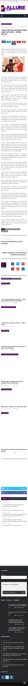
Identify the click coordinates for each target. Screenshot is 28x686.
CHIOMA (15, 302)
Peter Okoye (4, 231)
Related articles (6, 278)
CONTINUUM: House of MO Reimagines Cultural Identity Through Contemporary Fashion (17, 621)
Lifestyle (9, 24)
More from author (16, 278)
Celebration (4, 283)
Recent (3, 600)
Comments (16, 600)
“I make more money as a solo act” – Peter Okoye (13, 323)
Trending (13, 307)
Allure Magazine (5, 354)
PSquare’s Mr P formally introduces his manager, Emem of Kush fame (12, 382)
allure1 (16, 384)
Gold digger (8, 229)
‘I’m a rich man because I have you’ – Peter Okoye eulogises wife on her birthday (13, 300)
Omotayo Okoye (16, 229)
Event (10, 389)
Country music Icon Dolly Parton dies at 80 (18, 612)
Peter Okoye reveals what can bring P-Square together (14, 450)
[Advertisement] (14, 473)
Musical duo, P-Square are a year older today (13, 406)
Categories (3, 575)
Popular (9, 600)
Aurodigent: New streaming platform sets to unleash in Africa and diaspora (18, 605)
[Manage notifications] (24, 683)
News (9, 283)
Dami (13, 326)
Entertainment (4, 24)
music (10, 307)
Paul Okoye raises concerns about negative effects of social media (13, 347)
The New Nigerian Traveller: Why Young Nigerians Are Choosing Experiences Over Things (17, 629)
